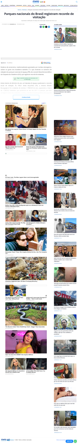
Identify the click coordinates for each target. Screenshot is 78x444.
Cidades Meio (54, 5)
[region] (65, 62)
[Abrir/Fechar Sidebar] (1, 2)
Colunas (48, 5)
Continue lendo (26, 97)
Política (25, 5)
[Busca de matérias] (76, 2)
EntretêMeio (12, 5)
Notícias (7, 5)
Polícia (29, 5)
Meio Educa (66, 5)
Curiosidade (19, 5)
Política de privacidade (60, 439)
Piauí (33, 5)
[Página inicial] (36, 1)
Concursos (42, 5)
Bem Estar (60, 5)
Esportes (37, 5)
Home (2, 5)
